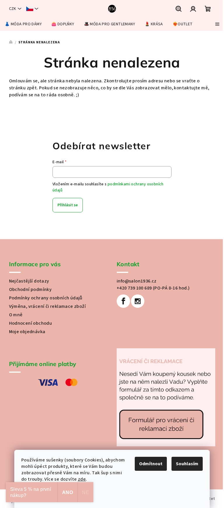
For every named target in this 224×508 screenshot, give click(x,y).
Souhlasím (187, 464)
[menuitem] (23, 24)
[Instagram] (137, 301)
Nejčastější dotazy (29, 281)
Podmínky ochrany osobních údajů (46, 298)
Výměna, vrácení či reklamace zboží (47, 306)
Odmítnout (150, 464)
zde (82, 479)
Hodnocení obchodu (30, 323)
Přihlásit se (67, 205)
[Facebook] (123, 301)
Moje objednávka (27, 331)
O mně (16, 315)
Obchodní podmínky (30, 289)
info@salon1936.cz (137, 281)
